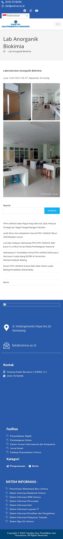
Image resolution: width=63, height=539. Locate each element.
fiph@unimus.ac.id (24, 345)
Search (6, 205)
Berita (6, 282)
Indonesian (13, 15)
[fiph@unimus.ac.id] (6, 345)
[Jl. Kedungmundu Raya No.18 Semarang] (6, 327)
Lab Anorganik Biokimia (19, 51)
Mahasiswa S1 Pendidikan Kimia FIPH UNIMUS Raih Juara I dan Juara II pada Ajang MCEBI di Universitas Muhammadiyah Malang (31, 256)
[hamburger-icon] (57, 24)
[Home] (4, 51)
